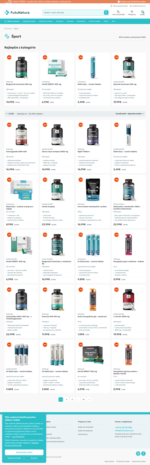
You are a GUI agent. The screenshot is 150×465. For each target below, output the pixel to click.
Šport (16, 29)
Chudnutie (59, 21)
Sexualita (70, 21)
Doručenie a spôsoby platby (51, 438)
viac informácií (18, 437)
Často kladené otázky (120, 6)
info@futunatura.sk (139, 6)
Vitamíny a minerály (46, 21)
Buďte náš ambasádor (85, 427)
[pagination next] (89, 399)
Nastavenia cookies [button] (139, 461)
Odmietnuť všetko (14, 458)
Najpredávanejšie (29, 21)
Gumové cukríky (94, 21)
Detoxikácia (81, 21)
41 (84, 400)
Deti (113, 21)
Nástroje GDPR (46, 434)
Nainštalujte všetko (24, 452)
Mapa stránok (109, 461)
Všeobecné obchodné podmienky (53, 442)
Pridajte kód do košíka (133, 2)
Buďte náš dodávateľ (85, 431)
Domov (9, 29)
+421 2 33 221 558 (123, 427)
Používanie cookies (123, 461)
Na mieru (34, 458)
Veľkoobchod (82, 434)
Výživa (106, 21)
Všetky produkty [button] (13, 21)
